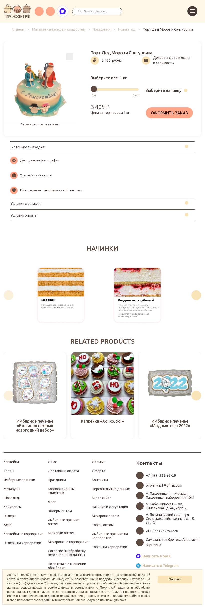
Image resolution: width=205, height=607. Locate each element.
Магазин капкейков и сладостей (58, 29)
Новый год (127, 29)
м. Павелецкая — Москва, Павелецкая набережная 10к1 (170, 496)
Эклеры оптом (60, 511)
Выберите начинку (164, 90)
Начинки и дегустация (110, 507)
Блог (52, 502)
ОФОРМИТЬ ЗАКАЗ (169, 113)
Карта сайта (102, 498)
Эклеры (10, 516)
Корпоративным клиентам (61, 491)
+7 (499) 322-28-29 (161, 475)
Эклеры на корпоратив (22, 543)
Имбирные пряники (19, 480)
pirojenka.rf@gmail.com (164, 485)
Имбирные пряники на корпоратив (110, 536)
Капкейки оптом (61, 533)
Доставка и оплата (63, 471)
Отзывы (99, 462)
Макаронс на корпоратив (68, 542)
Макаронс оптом (105, 516)
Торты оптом (103, 525)
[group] (61, 295)
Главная (18, 29)
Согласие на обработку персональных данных (67, 553)
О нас (52, 462)
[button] (9, 295)
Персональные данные (111, 489)
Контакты (100, 480)
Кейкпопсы (13, 507)
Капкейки (11, 462)
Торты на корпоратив (109, 547)
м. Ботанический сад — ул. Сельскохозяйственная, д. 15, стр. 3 (170, 519)
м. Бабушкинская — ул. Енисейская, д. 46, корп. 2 (166, 506)
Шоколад (11, 498)
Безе (8, 525)
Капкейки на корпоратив (24, 534)
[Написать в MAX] (62, 11)
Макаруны (12, 489)
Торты (9, 471)
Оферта (98, 471)
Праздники (102, 29)
